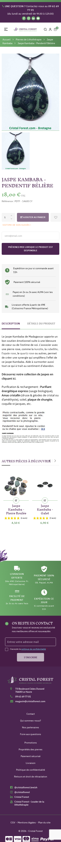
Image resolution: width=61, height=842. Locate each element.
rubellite (52, 349)
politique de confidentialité (33, 649)
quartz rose (27, 353)
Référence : (8, 201)
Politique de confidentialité (30, 769)
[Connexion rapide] (50, 29)
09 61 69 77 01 (23, 696)
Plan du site (44, 822)
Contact (30, 713)
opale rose (9, 353)
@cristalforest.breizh (25, 787)
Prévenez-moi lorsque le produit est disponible (30, 249)
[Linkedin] (33, 18)
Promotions (30, 742)
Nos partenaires (30, 727)
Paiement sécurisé (30, 756)
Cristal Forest (21, 796)
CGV (13, 822)
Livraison (30, 763)
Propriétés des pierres (30, 749)
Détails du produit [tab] (41, 323)
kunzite (38, 349)
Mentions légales (27, 822)
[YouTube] (38, 18)
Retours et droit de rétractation (30, 776)
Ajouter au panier (34, 217)
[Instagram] (28, 18)
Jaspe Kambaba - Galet (45, 508)
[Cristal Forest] (30, 681)
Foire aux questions (30, 734)
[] (16, 500)
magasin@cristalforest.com (30, 701)
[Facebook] (24, 18)
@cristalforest (22, 792)
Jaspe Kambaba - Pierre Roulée (16, 508)
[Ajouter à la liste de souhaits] (55, 217)
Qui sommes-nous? (30, 720)
